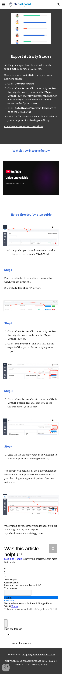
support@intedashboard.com (38, 654)
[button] (4, 4)
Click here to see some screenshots (23, 126)
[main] (31, 56)
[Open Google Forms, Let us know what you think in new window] (53, 548)
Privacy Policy (39, 664)
